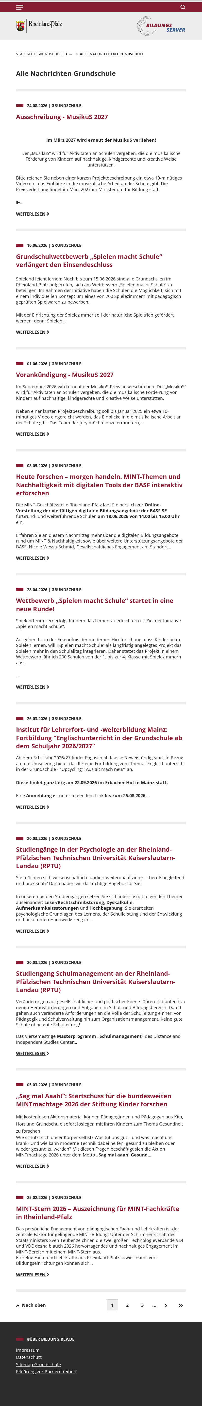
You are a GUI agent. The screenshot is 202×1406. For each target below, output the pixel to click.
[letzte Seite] (180, 1305)
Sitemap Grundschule (38, 1364)
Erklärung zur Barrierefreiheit (46, 1372)
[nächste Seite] (165, 1305)
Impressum (28, 1350)
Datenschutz (29, 1357)
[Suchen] (182, 7)
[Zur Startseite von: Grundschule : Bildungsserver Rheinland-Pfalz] (39, 25)
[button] (19, 7)
